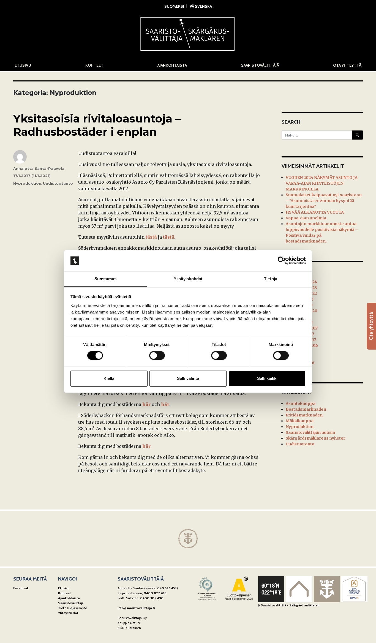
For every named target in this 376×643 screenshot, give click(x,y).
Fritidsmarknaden (304, 415)
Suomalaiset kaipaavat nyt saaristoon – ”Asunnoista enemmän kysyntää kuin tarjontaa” (324, 200)
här (146, 404)
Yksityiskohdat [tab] (188, 278)
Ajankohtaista (172, 65)
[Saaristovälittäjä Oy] (188, 32)
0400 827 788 (155, 593)
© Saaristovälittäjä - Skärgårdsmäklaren (288, 605)
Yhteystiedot (68, 613)
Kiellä (108, 378)
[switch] (157, 355)
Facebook (21, 588)
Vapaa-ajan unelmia (306, 218)
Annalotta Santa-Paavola (38, 168)
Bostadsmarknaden (306, 409)
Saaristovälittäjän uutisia (310, 432)
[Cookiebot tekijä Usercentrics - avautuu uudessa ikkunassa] (282, 261)
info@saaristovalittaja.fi (136, 608)
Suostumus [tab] (105, 278)
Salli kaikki (267, 378)
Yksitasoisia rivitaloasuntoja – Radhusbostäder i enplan (97, 125)
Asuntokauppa (300, 403)
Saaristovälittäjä (260, 65)
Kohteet (94, 65)
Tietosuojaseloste (72, 608)
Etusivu (23, 65)
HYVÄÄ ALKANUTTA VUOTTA (315, 212)
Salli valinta (188, 378)
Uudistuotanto (58, 183)
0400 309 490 (152, 598)
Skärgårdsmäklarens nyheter (315, 438)
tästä (151, 237)
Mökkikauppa (300, 420)
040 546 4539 (167, 588)
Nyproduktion (27, 183)
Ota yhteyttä (347, 65)
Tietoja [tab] (270, 278)
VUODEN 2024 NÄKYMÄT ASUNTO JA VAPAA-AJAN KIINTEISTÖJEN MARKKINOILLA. (322, 183)
